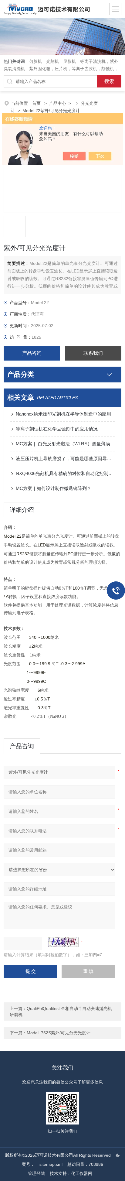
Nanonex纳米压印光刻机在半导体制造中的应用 (63, 413)
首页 (37, 103)
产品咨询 (32, 353)
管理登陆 (36, 1173)
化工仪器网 (81, 1173)
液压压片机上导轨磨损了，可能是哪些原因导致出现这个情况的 (65, 458)
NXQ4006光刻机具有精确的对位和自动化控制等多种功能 (65, 473)
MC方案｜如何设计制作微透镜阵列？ (53, 488)
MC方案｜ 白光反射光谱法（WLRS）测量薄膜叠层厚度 (65, 443)
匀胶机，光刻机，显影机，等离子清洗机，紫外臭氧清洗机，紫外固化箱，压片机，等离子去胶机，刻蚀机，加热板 (61, 68)
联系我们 (93, 353)
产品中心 (57, 103)
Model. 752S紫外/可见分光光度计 (58, 1032)
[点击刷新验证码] (63, 942)
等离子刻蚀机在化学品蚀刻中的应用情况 (57, 428)
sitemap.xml (50, 1164)
